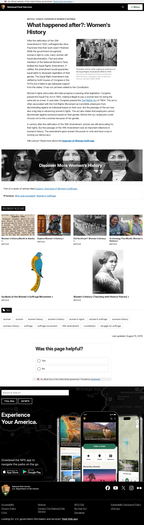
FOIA (4, 512)
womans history (120, 319)
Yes (44, 360)
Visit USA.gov (70, 519)
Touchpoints (95, 379)
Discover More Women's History (71, 165)
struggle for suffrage (110, 326)
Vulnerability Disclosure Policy (126, 504)
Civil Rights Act (89, 100)
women (19, 319)
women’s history (56, 319)
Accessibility (7, 504)
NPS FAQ (79, 504)
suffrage (28, 326)
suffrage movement (47, 326)
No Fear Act (80, 508)
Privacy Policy (8, 508)
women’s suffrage (98, 319)
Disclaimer (79, 512)
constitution (90, 326)
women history (35, 319)
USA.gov (115, 508)
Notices (42, 504)
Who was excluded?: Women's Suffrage (35, 195)
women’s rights (76, 319)
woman (7, 319)
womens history (11, 326)
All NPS (25, 401)
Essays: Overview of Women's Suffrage (56, 188)
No (43, 368)
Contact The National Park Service (51, 510)
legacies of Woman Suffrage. (78, 140)
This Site (9, 401)
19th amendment (70, 326)
